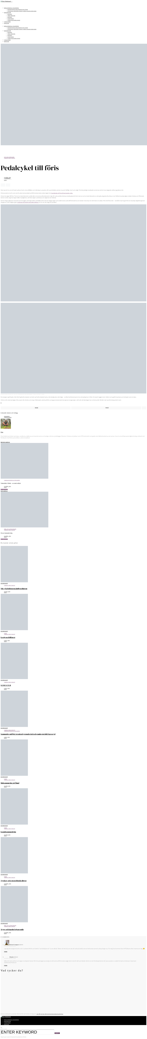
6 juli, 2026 (7, 688)
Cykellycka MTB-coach (13, 20)
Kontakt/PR (7, 12)
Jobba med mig (11, 15)
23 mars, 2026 (7, 932)
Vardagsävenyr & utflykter (12, 480)
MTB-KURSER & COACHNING (11, 8)
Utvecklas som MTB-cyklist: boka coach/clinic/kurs (21, 11)
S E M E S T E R (6, 685)
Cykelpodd (7, 21)
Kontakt (9, 14)
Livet (5, 633)
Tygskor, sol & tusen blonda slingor (14, 880)
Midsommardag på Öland (10, 783)
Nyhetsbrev (10, 18)
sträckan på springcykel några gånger (28, 202)
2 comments (7, 178)
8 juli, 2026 (7, 640)
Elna (5, 180)
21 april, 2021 (7, 486)
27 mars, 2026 (7, 883)
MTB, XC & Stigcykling (10, 529)
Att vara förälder (9, 157)
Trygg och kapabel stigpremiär (12, 929)
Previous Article (5, 442)
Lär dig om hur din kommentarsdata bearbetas (49, 1014)
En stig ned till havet (8, 637)
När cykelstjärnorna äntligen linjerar (14, 588)
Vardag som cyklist (9, 158)
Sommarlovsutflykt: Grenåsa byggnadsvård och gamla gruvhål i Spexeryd (28, 734)
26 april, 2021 (7, 536)
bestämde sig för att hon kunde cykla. (62, 193)
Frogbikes (7, 416)
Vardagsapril (8, 417)
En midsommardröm (8, 832)
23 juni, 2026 (7, 834)
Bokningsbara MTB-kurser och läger (17, 9)
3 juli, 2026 (7, 737)
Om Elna (6, 23)
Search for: (4, 1028)
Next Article (4, 491)
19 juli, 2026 (7, 591)
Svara (5, 951)
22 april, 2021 (7, 177)
